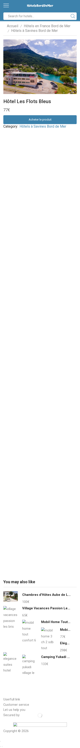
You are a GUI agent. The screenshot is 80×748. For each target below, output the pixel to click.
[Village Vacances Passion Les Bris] (10, 617)
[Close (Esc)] (0, 741)
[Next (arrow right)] (2, 746)
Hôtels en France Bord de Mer (47, 26)
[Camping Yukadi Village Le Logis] (29, 665)
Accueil (12, 26)
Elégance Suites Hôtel (65, 643)
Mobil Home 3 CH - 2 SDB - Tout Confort (65, 630)
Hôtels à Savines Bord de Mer (34, 31)
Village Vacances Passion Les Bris (46, 608)
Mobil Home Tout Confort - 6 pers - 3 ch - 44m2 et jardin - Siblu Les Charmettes (56, 622)
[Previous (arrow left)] (0, 746)
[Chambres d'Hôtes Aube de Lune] (10, 597)
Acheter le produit (40, 119)
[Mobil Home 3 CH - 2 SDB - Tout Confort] (48, 638)
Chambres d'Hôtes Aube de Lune (46, 595)
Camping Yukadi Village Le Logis (56, 657)
